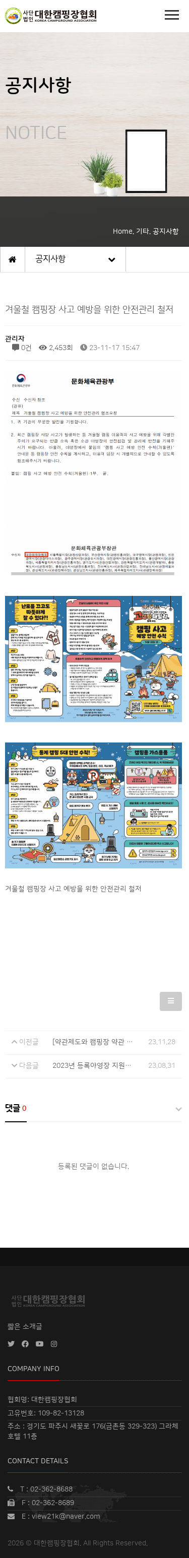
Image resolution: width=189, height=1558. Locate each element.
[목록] (171, 1001)
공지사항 (50, 258)
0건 (25, 348)
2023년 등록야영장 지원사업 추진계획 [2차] (118, 1066)
